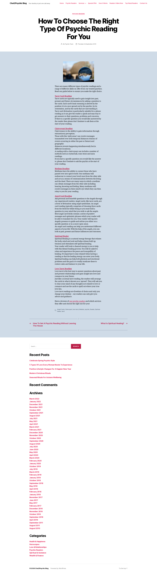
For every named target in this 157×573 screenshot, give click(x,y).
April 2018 (33, 489)
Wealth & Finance (36, 556)
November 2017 (36, 497)
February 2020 (35, 461)
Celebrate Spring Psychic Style (42, 361)
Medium (81, 309)
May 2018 (33, 486)
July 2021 (33, 418)
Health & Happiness (37, 542)
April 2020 (33, 455)
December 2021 (36, 404)
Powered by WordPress (58, 568)
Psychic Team (69, 44)
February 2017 (35, 506)
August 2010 (34, 528)
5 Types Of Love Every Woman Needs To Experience (50, 365)
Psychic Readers (71, 3)
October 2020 (35, 438)
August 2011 (34, 526)
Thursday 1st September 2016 (87, 44)
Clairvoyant (68, 309)
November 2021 (36, 407)
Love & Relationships (38, 547)
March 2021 (34, 427)
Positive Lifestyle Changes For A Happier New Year (50, 369)
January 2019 (35, 478)
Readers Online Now (116, 3)
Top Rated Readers (131, 3)
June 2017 (33, 500)
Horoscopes (34, 544)
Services (81, 3)
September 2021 (36, 413)
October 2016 (35, 514)
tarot (63, 311)
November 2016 (36, 511)
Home (62, 3)
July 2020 (33, 447)
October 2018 (35, 480)
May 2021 (33, 421)
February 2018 (35, 492)
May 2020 (33, 452)
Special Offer (92, 3)
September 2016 (36, 517)
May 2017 (33, 503)
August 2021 (34, 416)
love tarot (76, 309)
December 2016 (36, 509)
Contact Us (143, 3)
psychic (87, 309)
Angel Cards (61, 309)
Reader (92, 309)
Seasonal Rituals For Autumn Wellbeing (45, 377)
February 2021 (35, 430)
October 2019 (35, 466)
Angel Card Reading (63, 196)
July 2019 (33, 469)
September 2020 (36, 441)
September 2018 (36, 483)
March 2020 (34, 458)
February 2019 (35, 475)
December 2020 (36, 433)
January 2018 (35, 495)
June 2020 (33, 449)
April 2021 (33, 424)
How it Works (103, 3)
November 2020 (36, 435)
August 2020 (34, 444)
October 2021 (35, 410)
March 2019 (34, 472)
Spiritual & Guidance (37, 553)
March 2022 (34, 399)
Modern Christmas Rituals (40, 373)
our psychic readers (77, 301)
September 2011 (36, 523)
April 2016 (33, 520)
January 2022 (35, 402)
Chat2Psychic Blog (18, 3)
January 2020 (35, 464)
